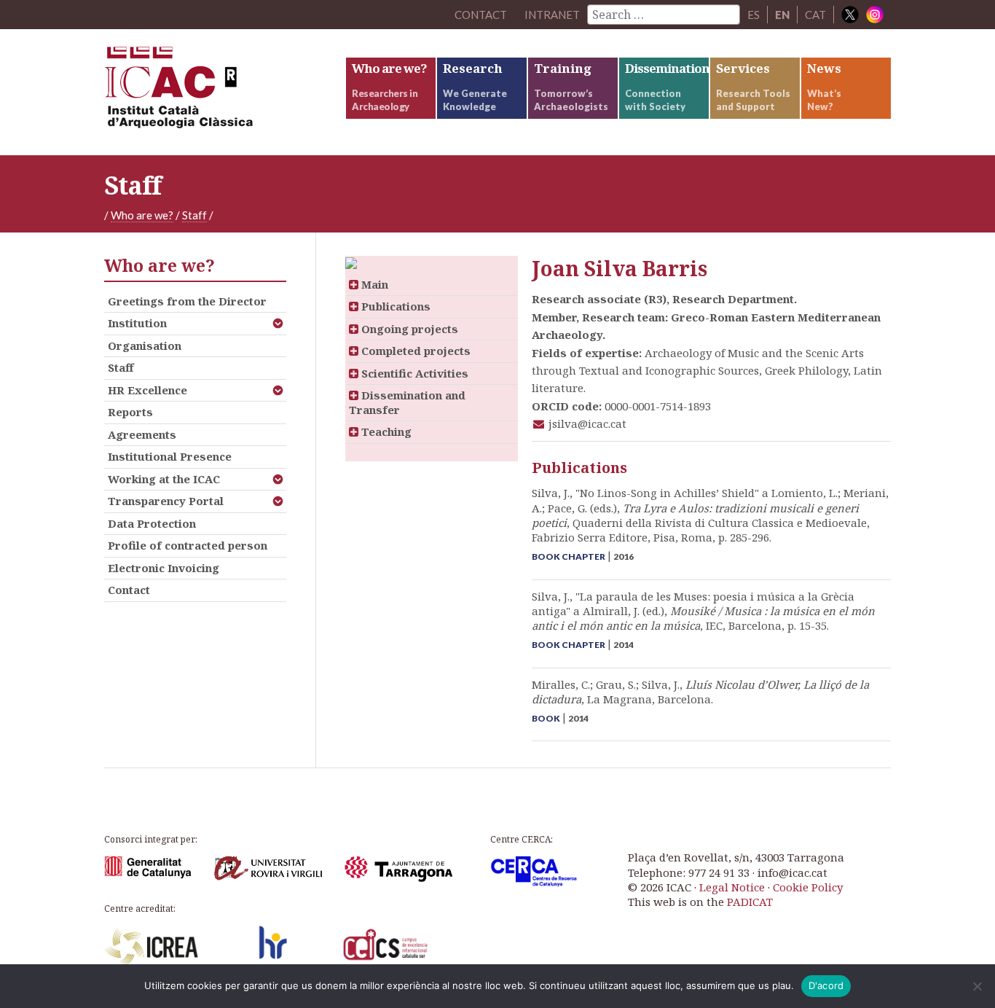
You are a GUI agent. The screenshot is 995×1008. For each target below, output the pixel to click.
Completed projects (414, 350)
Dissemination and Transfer (407, 402)
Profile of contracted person (187, 545)
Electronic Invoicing (163, 567)
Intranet (552, 14)
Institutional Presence (170, 456)
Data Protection (152, 523)
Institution (137, 323)
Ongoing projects (408, 328)
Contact (129, 589)
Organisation (144, 345)
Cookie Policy (808, 887)
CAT (815, 14)
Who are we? (142, 215)
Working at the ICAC (164, 479)
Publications (394, 306)
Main (373, 284)
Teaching (385, 431)
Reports (130, 412)
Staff (194, 215)
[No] (977, 986)
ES (753, 14)
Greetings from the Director (187, 301)
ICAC (213, 92)
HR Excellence (147, 390)
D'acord (826, 985)
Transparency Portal (166, 500)
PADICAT (750, 901)
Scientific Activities (413, 373)
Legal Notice (732, 887)
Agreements (142, 434)
